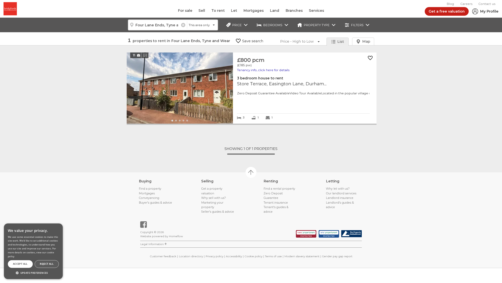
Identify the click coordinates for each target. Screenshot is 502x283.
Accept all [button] (20, 264)
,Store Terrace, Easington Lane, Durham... (251, 87)
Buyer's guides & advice (155, 202)
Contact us (486, 4)
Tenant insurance (276, 202)
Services (316, 10)
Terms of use (273, 256)
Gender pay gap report (337, 256)
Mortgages (253, 10)
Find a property (150, 188)
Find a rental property (279, 188)
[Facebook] (143, 224)
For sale (185, 10)
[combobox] (157, 24)
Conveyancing (149, 198)
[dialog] (33, 251)
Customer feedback (163, 256)
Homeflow (176, 236)
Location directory (191, 256)
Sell (201, 10)
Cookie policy (253, 256)
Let (234, 10)
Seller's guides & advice (217, 211)
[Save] (370, 58)
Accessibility (234, 256)
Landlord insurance (339, 198)
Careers (466, 4)
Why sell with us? (213, 198)
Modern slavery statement (301, 256)
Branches (294, 10)
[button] (33, 272)
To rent (218, 10)
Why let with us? (338, 188)
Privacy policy (214, 256)
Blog (450, 4)
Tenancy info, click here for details (263, 70)
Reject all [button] (47, 264)
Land (274, 10)
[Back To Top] (251, 172)
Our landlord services (341, 193)
